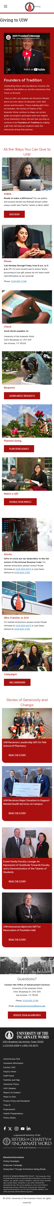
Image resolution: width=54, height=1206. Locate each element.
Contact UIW (9, 1067)
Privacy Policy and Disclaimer (16, 1101)
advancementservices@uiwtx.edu (30, 1006)
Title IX (6, 1105)
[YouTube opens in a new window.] (22, 1129)
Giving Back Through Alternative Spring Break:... (25, 1169)
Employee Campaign (12, 1165)
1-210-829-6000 (11, 1045)
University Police (11, 1084)
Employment (9, 1109)
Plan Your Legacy (19, 448)
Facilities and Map (11, 1080)
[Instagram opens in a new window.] (16, 1129)
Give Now (14, 214)
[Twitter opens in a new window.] (10, 1129)
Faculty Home (9, 1071)
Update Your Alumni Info (27, 1015)
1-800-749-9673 (29, 1045)
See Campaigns (17, 682)
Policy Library (9, 1117)
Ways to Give (9, 1096)
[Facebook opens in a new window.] (5, 1128)
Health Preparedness (13, 1113)
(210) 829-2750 (22, 572)
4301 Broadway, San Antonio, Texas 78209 (23, 1041)
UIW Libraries (9, 1088)
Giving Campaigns (11, 1161)
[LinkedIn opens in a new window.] (28, 1129)
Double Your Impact (20, 501)
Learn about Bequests (22, 395)
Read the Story (17, 813)
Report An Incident (12, 1092)
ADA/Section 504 (11, 1059)
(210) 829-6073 (23, 569)
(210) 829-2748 (18, 281)
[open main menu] (6, 6)
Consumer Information (13, 1063)
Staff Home (8, 1075)
